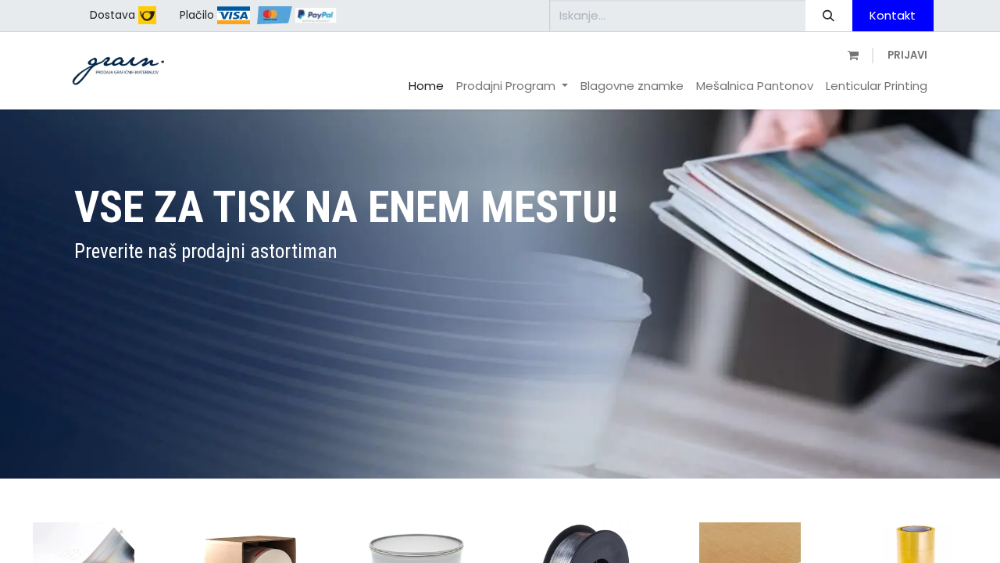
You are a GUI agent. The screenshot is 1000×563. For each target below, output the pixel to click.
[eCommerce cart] (852, 56)
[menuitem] (426, 86)
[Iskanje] (828, 15)
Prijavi (907, 55)
